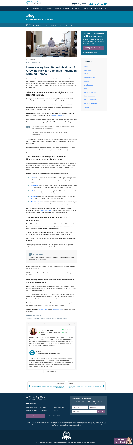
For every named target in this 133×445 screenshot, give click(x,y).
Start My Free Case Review (93, 48)
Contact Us (103, 1)
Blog (31, 24)
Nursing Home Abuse (90, 92)
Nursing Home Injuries (90, 99)
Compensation (87, 8)
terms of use (80, 442)
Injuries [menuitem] (49, 8)
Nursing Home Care (36, 315)
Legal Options (43, 410)
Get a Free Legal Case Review (36, 416)
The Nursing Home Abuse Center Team (48, 353)
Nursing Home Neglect (90, 103)
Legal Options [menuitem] (75, 8)
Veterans (86, 107)
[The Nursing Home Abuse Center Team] (32, 352)
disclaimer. (94, 442)
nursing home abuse (57, 115)
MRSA (32, 198)
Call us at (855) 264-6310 (54, 416)
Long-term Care (45, 318)
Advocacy (86, 66)
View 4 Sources (50, 371)
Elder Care (87, 74)
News (85, 88)
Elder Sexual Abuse (89, 77)
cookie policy (86, 442)
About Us (56, 410)
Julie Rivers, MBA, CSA (46, 331)
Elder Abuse (87, 70)
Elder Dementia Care (35, 318)
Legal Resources (88, 85)
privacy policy (74, 442)
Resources (97, 8)
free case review (57, 309)
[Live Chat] (123, 440)
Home (28, 8)
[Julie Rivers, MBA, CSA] (33, 331)
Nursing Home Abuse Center (35, 3)
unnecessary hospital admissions (58, 318)
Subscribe (101, 411)
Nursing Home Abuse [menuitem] (37, 8)
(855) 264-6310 (43, 309)
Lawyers (86, 81)
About (97, 1)
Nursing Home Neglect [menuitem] (61, 8)
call (91, 52)
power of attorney (46, 210)
